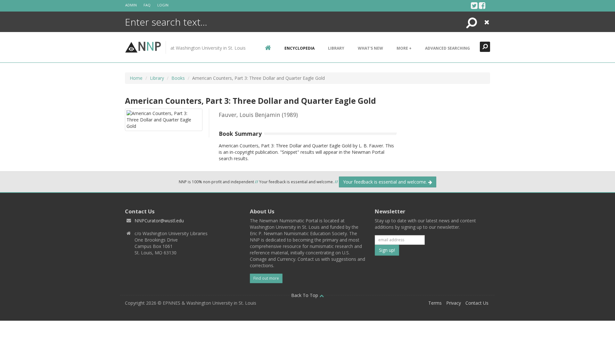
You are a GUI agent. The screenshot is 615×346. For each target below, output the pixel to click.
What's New (370, 48)
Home (136, 78)
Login (162, 5)
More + (404, 48)
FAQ (147, 5)
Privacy (453, 303)
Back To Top (305, 295)
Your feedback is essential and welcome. (385, 182)
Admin (131, 5)
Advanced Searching (447, 48)
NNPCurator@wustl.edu (159, 221)
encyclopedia (299, 48)
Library (336, 48)
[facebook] (482, 5)
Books (178, 78)
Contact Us (476, 303)
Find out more (266, 278)
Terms (435, 303)
